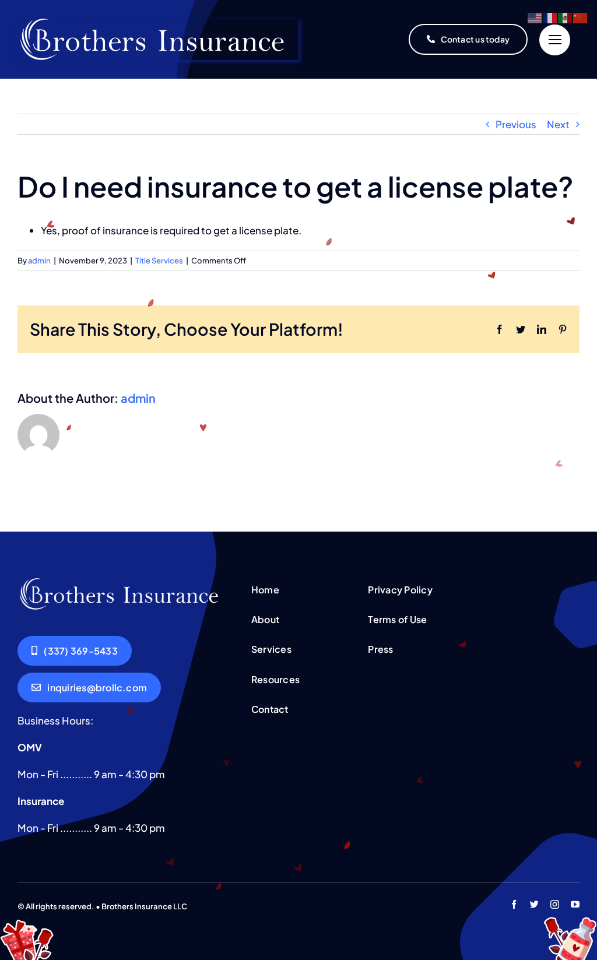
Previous (516, 124)
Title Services (159, 260)
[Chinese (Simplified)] (580, 16)
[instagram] (554, 904)
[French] (550, 16)
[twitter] (534, 904)
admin (39, 260)
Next (558, 124)
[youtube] (575, 904)
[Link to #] (554, 39)
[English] (535, 16)
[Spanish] (565, 16)
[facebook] (514, 904)
